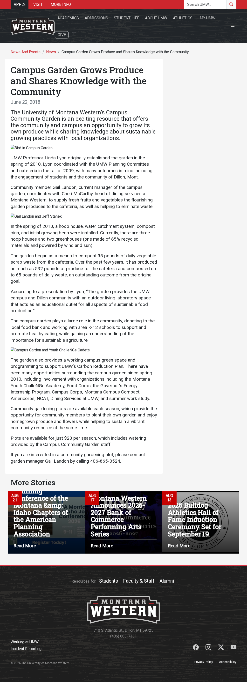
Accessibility (227, 662)
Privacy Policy (203, 662)
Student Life (126, 18)
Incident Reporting (26, 648)
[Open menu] (232, 26)
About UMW (156, 18)
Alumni (166, 581)
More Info (61, 4)
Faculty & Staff (138, 581)
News (51, 52)
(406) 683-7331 (123, 636)
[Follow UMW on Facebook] (196, 648)
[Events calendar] (74, 34)
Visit (38, 4)
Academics (68, 18)
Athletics (182, 18)
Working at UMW (25, 642)
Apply (19, 4)
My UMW (207, 18)
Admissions (96, 18)
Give (62, 34)
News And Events (26, 52)
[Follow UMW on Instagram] (209, 648)
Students (108, 581)
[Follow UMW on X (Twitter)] (221, 648)
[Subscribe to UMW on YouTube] (233, 648)
